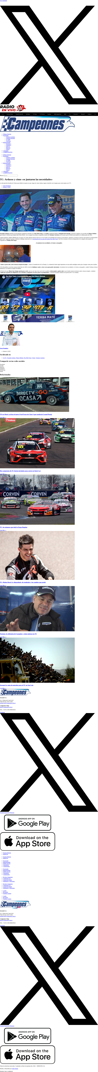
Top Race (10, 114)
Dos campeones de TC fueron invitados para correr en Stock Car (20, 471)
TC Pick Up (23, 114)
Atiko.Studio (15, 1068)
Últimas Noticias (7, 134)
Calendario (5, 150)
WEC (47, 114)
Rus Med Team (27, 358)
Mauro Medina (19, 358)
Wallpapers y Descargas (9, 881)
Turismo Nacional (85, 114)
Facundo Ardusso (11, 358)
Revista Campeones (8, 877)
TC (51, 114)
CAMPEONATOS (7, 152)
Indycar (8, 146)
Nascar (7, 149)
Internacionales (6, 142)
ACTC (4, 358)
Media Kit (5, 854)
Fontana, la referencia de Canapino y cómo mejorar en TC (18, 634)
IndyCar (71, 114)
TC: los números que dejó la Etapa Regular (13, 527)
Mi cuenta (5, 892)
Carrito (4, 890)
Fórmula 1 (57, 114)
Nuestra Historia (7, 852)
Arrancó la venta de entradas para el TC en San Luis (16, 685)
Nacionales (5, 135)
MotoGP (64, 114)
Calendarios (6, 865)
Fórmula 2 (8, 145)
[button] (49, 364)
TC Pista (16, 114)
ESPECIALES (6, 863)
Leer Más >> (3, 417)
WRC (77, 114)
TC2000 (94, 114)
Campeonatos (6, 866)
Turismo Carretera (10, 137)
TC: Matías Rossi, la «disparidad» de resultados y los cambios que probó (23, 582)
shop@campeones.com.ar (6, 707)
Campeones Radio (7, 880)
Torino (33, 358)
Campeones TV (7, 878)
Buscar (1, 175)
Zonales (31, 114)
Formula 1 (8, 143)
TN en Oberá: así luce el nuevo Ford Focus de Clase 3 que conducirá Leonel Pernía (26, 414)
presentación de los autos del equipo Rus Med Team (45, 239)
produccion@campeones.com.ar (8, 703)
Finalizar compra (7, 893)
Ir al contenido (3, 0)
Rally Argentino (39, 114)
